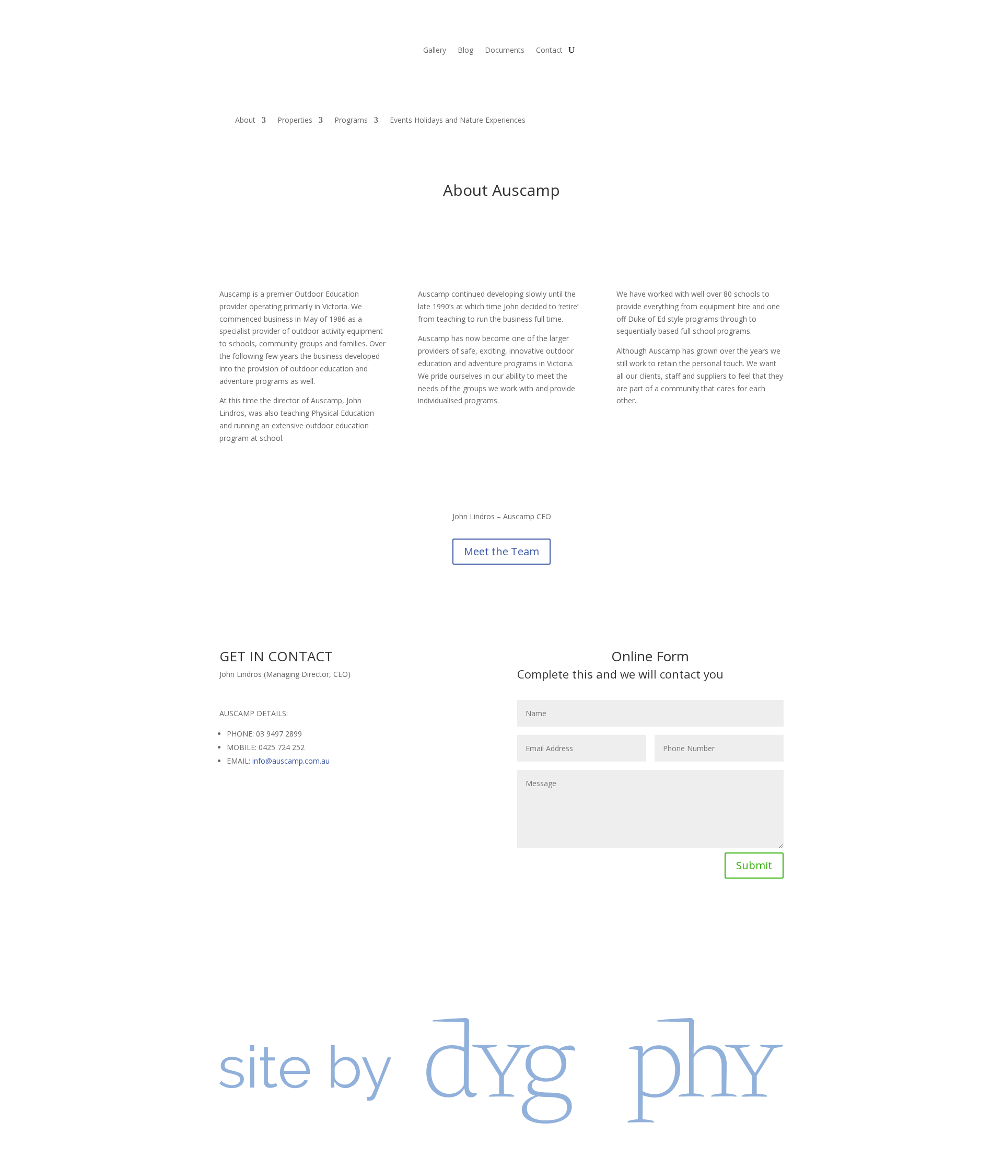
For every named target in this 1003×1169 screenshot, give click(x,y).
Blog (465, 50)
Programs (351, 120)
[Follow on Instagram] (660, 920)
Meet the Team (501, 551)
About (245, 120)
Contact (549, 50)
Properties (294, 120)
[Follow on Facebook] (619, 920)
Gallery (434, 50)
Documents (504, 50)
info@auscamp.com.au (291, 761)
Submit (754, 865)
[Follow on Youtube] (681, 920)
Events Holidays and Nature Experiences (458, 120)
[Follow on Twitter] (640, 920)
